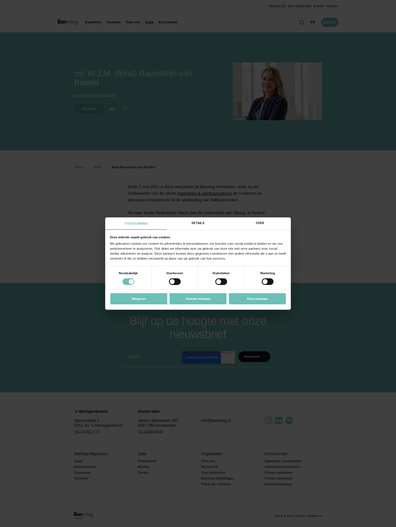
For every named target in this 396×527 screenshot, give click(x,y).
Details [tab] (198, 223)
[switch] (175, 281)
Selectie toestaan (198, 298)
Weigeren (139, 298)
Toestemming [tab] (136, 224)
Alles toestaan (257, 298)
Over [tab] (260, 223)
